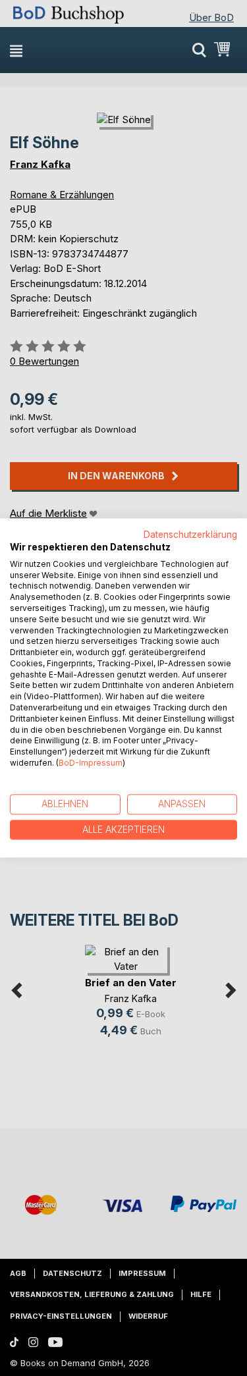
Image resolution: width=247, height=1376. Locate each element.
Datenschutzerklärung (190, 534)
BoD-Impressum (91, 763)
